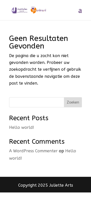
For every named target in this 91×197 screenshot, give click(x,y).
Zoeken (73, 102)
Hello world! (21, 127)
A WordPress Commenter (33, 151)
